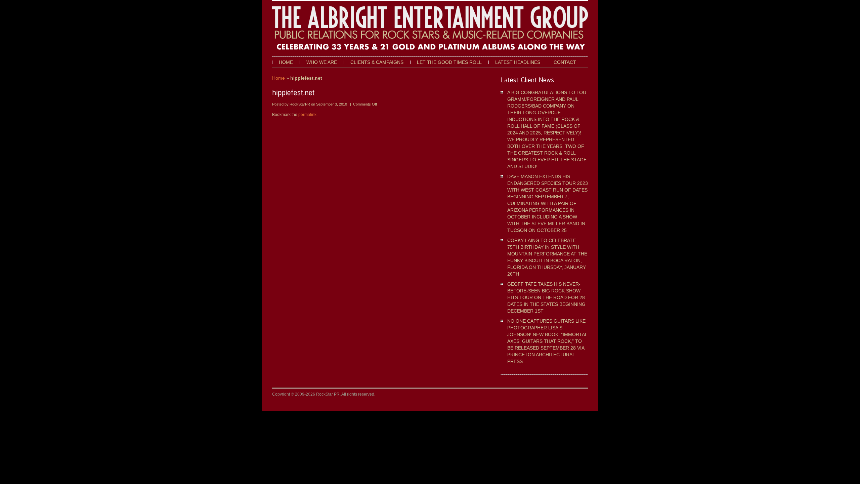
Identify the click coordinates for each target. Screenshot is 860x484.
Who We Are (321, 62)
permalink (307, 114)
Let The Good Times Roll (449, 62)
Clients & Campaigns (376, 62)
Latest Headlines (517, 62)
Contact (565, 62)
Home (286, 62)
